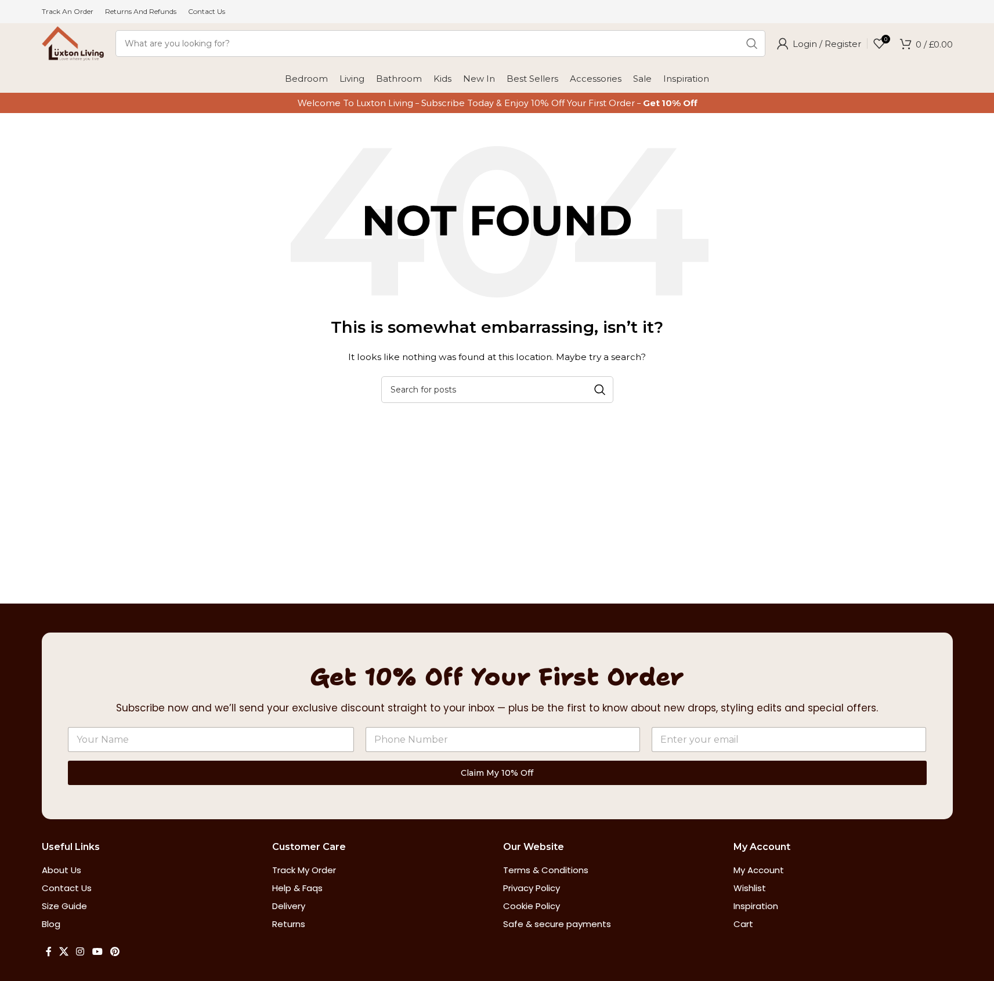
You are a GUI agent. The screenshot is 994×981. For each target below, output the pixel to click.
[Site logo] (73, 43)
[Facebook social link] (49, 952)
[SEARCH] (752, 43)
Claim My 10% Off (497, 773)
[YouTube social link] (97, 952)
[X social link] (64, 952)
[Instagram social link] (80, 952)
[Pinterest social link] (114, 952)
